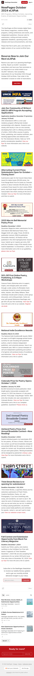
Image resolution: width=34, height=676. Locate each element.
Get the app (25, 668)
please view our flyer (8, 251)
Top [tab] (3, 595)
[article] (17, 604)
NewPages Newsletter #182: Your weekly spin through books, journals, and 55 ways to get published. (13, 617)
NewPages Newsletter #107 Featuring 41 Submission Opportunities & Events (13, 631)
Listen (30, 20)
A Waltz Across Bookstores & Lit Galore (12, 613)
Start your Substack (12, 668)
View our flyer (12, 194)
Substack (8, 672)
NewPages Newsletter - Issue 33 (10, 604)
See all (5, 641)
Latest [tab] (7, 595)
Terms (20, 664)
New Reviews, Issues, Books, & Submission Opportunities (11, 601)
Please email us (22, 405)
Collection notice (27, 664)
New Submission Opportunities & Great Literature (12, 627)
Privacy (15, 664)
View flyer (26, 301)
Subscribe (24, 2)
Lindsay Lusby (27, 453)
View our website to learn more (15, 512)
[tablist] (5, 595)
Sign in (30, 2)
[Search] (31, 595)
